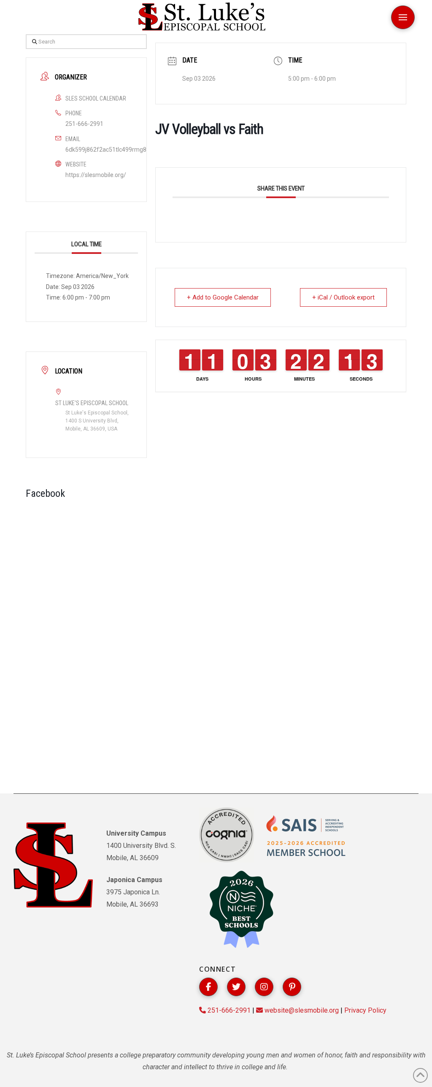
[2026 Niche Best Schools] (241, 910)
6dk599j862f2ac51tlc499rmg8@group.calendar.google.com (144, 149)
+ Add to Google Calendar (223, 297)
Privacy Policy (365, 1010)
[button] (403, 17)
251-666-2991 (84, 123)
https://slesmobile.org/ (95, 175)
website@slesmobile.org (301, 1010)
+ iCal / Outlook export (343, 297)
